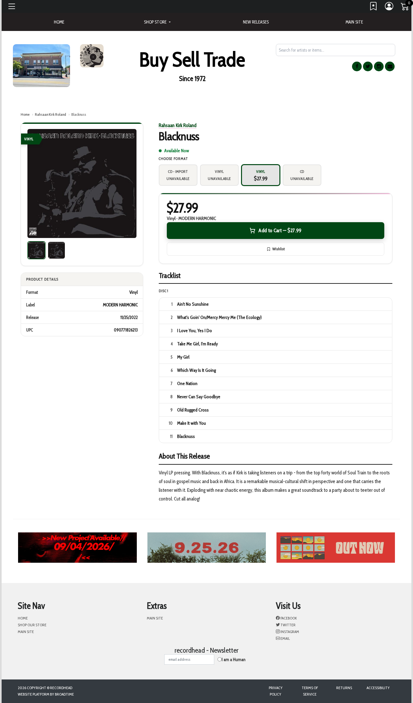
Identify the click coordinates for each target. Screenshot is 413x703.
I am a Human (234, 659)
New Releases (256, 22)
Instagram (289, 631)
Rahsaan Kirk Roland (50, 114)
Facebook (288, 618)
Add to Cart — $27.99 (279, 230)
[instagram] (378, 66)
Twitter (288, 624)
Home (25, 114)
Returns (344, 687)
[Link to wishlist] (373, 8)
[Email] (389, 66)
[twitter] (367, 66)
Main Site (354, 22)
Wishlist (278, 248)
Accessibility (378, 687)
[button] (157, 22)
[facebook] (356, 66)
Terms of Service (310, 691)
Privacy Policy (276, 691)
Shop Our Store (32, 624)
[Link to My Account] (389, 8)
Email (285, 638)
